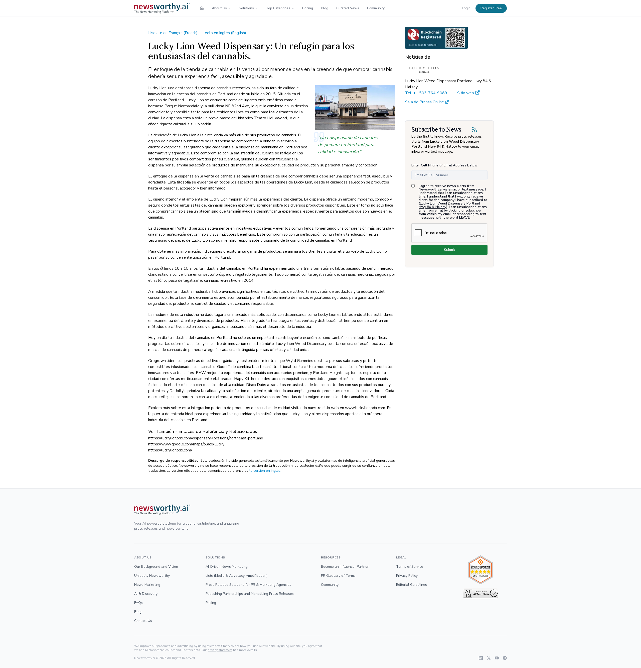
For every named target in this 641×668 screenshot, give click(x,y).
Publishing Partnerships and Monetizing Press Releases (250, 593)
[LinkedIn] (481, 658)
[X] (489, 658)
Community (376, 8)
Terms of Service (409, 566)
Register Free (491, 8)
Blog (324, 8)
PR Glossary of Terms (338, 575)
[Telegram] (505, 658)
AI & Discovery (145, 593)
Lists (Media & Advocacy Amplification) (236, 575)
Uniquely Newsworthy (152, 575)
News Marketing (147, 584)
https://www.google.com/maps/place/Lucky (186, 444)
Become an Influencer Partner (345, 566)
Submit (449, 249)
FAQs (138, 602)
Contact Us (143, 620)
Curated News (347, 8)
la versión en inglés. (265, 470)
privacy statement (220, 650)
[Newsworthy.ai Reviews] (480, 569)
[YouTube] (497, 658)
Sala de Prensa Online (424, 102)
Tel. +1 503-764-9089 (426, 93)
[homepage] (201, 8)
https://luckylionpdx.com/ (170, 450)
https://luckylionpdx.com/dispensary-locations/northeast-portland (205, 438)
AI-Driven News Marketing (227, 566)
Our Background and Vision (156, 566)
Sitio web (465, 93)
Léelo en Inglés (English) (224, 33)
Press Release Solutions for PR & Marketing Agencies (248, 584)
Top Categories (278, 8)
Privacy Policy (407, 575)
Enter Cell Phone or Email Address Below (444, 165)
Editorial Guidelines (411, 584)
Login (466, 8)
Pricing (307, 8)
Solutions (246, 8)
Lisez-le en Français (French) (173, 33)
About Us (219, 8)
